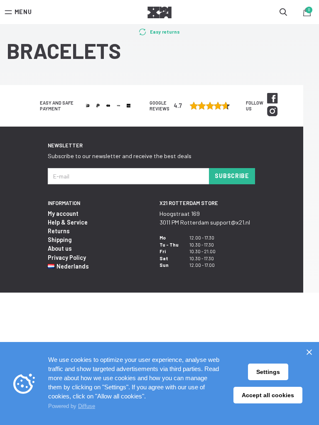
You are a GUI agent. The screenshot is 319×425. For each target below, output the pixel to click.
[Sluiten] (309, 352)
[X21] (159, 14)
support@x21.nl (230, 222)
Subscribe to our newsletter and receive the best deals (119, 155)
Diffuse (86, 406)
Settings (268, 372)
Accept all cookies (268, 395)
